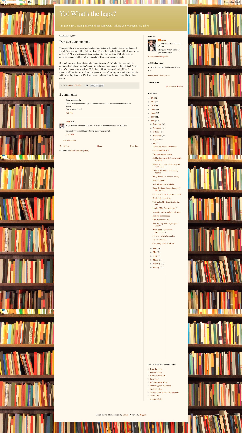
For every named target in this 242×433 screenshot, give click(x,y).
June (155, 248)
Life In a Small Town (158, 382)
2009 (153, 109)
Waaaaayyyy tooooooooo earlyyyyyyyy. (162, 230)
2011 (153, 101)
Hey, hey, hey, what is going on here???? (165, 224)
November (157, 128)
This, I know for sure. (161, 219)
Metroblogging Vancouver (160, 385)
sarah (70, 85)
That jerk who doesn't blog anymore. (164, 392)
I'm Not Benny (156, 372)
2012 (153, 97)
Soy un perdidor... (160, 239)
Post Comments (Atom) (79, 150)
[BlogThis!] (94, 85)
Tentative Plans (156, 389)
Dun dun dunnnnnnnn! (161, 215)
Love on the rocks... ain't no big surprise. (165, 171)
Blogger (142, 414)
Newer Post (64, 146)
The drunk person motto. (162, 154)
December (157, 124)
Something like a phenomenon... (165, 146)
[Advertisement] (156, 316)
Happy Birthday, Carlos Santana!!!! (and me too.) (167, 189)
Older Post (134, 146)
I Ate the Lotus (156, 369)
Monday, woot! (159, 180)
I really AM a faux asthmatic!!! (165, 208)
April (155, 255)
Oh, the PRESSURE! (161, 150)
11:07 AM (70, 134)
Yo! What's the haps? (87, 13)
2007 (153, 117)
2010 (153, 105)
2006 (153, 120)
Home (99, 146)
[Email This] (91, 85)
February (157, 263)
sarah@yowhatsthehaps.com (159, 75)
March (156, 259)
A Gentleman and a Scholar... (164, 184)
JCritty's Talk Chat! (158, 375)
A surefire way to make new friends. (167, 212)
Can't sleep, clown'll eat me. (164, 243)
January (156, 267)
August (156, 139)
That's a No (154, 395)
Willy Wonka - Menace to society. (166, 176)
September (157, 135)
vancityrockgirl (156, 399)
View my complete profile (158, 56)
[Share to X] (97, 85)
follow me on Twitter (174, 86)
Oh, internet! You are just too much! (167, 194)
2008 (153, 113)
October (156, 131)
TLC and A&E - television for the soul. (166, 203)
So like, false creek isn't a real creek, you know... (167, 159)
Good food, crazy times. (162, 198)
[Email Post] (87, 85)
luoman (125, 414)
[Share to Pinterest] (102, 85)
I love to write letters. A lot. (164, 235)
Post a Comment (69, 140)
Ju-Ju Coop (154, 379)
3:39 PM (69, 112)
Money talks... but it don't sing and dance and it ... (166, 165)
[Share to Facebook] (99, 85)
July (155, 143)
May (155, 252)
